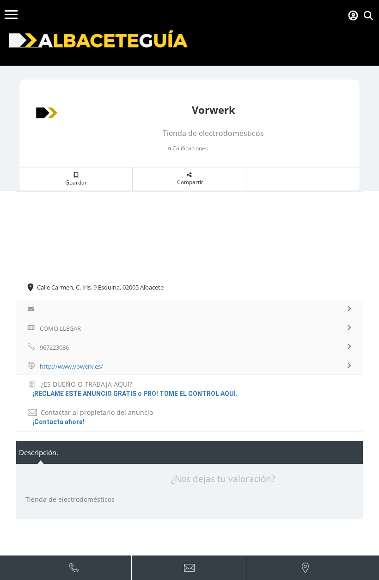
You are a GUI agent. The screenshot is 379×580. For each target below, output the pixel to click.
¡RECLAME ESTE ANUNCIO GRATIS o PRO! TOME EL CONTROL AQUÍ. (135, 393)
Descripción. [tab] (38, 452)
